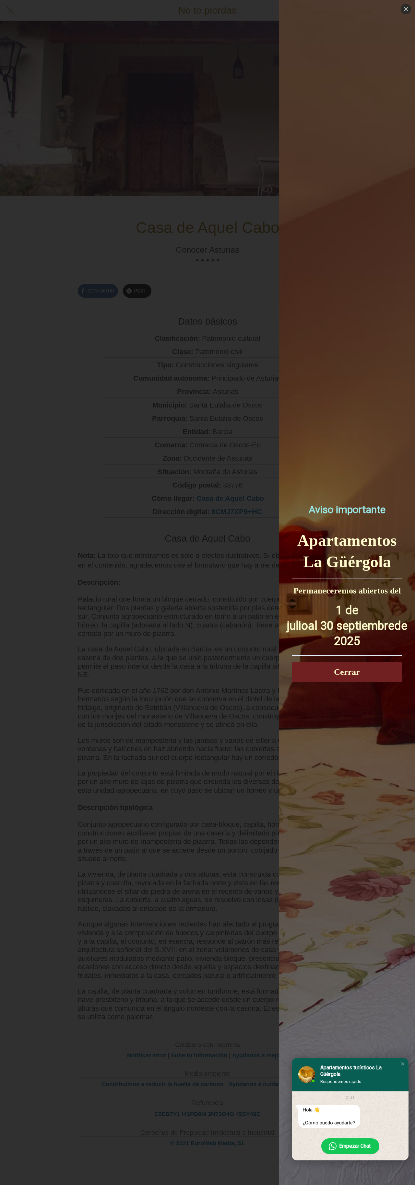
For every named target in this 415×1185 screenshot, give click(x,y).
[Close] (406, 9)
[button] (402, 1064)
